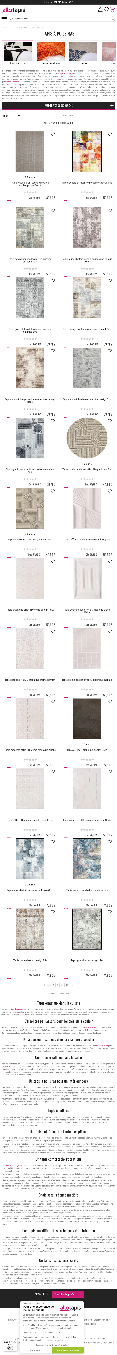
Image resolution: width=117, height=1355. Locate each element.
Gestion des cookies (97, 1338)
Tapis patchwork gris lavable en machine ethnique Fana (30, 260)
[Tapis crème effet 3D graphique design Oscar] (87, 788)
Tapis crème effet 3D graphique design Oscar (87, 820)
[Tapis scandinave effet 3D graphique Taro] (30, 508)
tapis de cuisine (16, 1009)
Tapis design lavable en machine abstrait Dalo (87, 329)
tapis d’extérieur (92, 1027)
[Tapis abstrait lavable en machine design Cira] (87, 367)
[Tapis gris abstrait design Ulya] (87, 929)
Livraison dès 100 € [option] (58, 2)
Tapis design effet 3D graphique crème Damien (30, 680)
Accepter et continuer (68, 1350)
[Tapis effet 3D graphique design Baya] (87, 718)
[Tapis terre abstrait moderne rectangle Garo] (30, 858)
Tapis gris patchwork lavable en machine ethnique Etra (30, 330)
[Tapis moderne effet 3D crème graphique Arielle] (30, 718)
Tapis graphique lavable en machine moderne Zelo (30, 470)
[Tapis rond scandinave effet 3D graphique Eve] (87, 438)
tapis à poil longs (12, 1165)
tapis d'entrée (65, 74)
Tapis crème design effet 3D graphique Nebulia (87, 680)
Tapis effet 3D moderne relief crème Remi (30, 820)
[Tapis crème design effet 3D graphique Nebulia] (87, 648)
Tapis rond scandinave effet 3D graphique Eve (87, 469)
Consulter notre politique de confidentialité (41, 1332)
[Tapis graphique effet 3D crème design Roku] (30, 578)
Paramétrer (35, 1350)
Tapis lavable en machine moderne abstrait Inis (87, 182)
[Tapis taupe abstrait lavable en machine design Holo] (87, 227)
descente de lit (101, 1046)
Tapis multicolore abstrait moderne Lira (87, 890)
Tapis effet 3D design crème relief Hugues (87, 539)
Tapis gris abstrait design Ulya (87, 960)
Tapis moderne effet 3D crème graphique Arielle (30, 750)
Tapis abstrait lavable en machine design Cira (87, 399)
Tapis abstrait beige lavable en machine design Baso (30, 400)
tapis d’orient (9, 1067)
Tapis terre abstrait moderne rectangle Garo (30, 890)
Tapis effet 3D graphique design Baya (87, 750)
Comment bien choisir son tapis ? (98, 1342)
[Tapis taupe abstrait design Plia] (30, 929)
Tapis (16, 28)
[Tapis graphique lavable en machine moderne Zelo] (30, 438)
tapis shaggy (13, 82)
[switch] (10, 1348)
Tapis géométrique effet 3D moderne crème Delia (87, 611)
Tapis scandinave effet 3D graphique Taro (30, 539)
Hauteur (24, 28)
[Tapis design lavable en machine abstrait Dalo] (87, 297)
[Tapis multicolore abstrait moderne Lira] (87, 858)
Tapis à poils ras (18, 63)
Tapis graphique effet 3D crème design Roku (30, 609)
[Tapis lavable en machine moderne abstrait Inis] (87, 151)
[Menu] (15, 1340)
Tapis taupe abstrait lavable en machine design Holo (87, 260)
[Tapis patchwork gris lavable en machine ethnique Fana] (30, 227)
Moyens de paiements (17, 1342)
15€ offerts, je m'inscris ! (68, 1294)
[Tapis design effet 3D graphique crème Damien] (30, 648)
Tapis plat (83, 63)
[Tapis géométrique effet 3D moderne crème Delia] (87, 578)
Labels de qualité (102, 1320)
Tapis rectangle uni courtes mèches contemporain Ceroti (30, 184)
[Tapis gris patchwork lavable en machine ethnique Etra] (30, 297)
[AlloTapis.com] (24, 11)
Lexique (92, 1324)
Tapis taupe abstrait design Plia (30, 960)
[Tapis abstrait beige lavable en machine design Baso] (30, 367)
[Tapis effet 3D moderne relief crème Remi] (30, 788)
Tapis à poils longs (50, 63)
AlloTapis (6, 28)
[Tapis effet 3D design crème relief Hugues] (87, 508)
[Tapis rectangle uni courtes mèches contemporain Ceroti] (30, 151)
